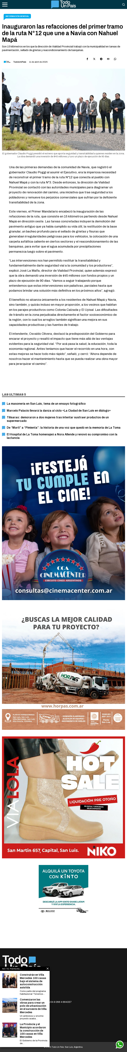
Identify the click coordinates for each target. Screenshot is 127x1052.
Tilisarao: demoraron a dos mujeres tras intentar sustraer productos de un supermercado (58, 419)
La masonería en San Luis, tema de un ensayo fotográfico (46, 403)
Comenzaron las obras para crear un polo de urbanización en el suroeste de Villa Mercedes (33, 1006)
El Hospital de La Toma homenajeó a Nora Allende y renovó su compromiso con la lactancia (62, 436)
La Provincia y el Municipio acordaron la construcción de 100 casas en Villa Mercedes (33, 1030)
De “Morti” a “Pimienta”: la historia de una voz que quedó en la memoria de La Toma (64, 427)
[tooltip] (87, 59)
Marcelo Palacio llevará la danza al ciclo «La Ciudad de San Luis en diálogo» (59, 410)
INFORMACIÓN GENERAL (17, 16)
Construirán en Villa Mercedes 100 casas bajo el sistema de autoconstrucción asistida (33, 981)
